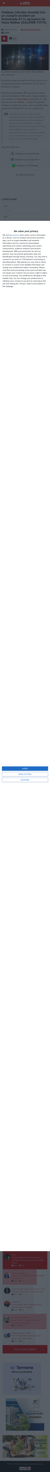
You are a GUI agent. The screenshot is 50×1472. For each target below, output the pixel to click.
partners (16, 235)
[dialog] (25, 736)
